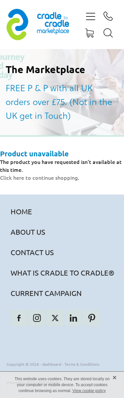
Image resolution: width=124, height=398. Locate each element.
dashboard (51, 364)
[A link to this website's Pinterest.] (91, 318)
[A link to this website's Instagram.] (37, 318)
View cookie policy (89, 390)
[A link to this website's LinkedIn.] (73, 318)
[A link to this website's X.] (55, 318)
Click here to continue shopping (39, 177)
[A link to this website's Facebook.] (19, 318)
